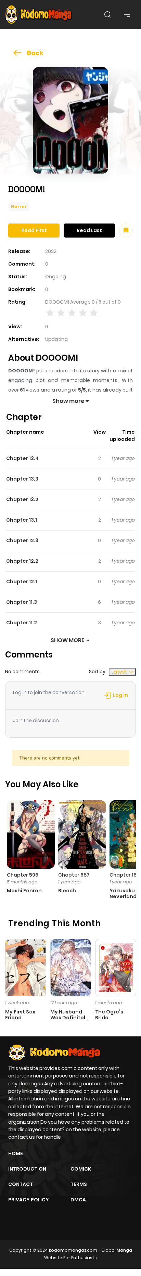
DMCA (78, 1199)
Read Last (89, 230)
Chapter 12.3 (22, 540)
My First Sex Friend (20, 1014)
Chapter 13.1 (21, 519)
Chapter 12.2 (22, 561)
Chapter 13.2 (22, 499)
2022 (50, 251)
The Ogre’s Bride (109, 1014)
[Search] (107, 14)
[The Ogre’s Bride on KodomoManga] (115, 967)
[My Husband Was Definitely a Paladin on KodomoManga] (71, 967)
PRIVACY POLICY (28, 1199)
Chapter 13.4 (22, 458)
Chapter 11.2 (21, 622)
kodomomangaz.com (73, 1250)
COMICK (80, 1168)
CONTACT (20, 1184)
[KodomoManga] (38, 14)
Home (15, 1153)
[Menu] (127, 14)
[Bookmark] (126, 230)
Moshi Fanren (24, 890)
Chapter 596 (22, 874)
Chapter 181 (124, 874)
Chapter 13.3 (22, 478)
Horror (19, 206)
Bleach (67, 890)
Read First (34, 230)
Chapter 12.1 (21, 581)
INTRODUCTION (27, 1168)
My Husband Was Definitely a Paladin (69, 1017)
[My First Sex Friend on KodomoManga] (25, 967)
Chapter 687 (74, 874)
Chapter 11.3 (21, 602)
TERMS (78, 1184)
